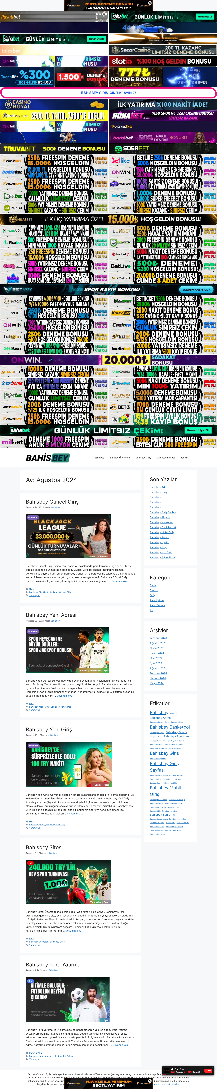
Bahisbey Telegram (157, 823)
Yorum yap (34, 595)
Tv (151, 610)
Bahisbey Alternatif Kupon (159, 722)
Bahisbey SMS (155, 811)
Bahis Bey (173, 714)
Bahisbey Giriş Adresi (158, 759)
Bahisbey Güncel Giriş (52, 502)
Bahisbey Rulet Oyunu (158, 807)
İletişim (184, 457)
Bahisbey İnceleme (120, 457)
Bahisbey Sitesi (44, 847)
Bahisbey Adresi (159, 487)
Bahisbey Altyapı (160, 517)
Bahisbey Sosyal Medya (159, 819)
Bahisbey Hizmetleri (157, 779)
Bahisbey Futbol (175, 748)
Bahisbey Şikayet (166, 457)
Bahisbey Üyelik (159, 542)
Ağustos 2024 (158, 668)
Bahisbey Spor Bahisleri (178, 819)
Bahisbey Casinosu (176, 745)
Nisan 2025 (156, 648)
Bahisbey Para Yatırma (53, 964)
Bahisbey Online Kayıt (177, 800)
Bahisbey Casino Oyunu (159, 745)
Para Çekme (157, 600)
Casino (154, 590)
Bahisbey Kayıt (158, 547)
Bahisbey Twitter (183, 823)
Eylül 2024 (156, 663)
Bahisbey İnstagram (161, 522)
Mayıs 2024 (157, 683)
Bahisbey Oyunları (156, 804)
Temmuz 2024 (158, 673)
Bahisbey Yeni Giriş (49, 729)
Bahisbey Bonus (37, 824)
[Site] (54, 160)
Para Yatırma (35, 1053)
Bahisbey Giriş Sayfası (163, 512)
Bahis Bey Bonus (156, 737)
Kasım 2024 (157, 653)
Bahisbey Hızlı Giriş (173, 779)
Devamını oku (120, 581)
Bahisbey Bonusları (176, 736)
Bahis (153, 585)
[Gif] (108, 219)
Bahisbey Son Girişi (163, 814)
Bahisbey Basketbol (39, 941)
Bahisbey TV (170, 823)
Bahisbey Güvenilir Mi (162, 557)
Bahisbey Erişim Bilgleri (159, 748)
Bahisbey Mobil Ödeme (158, 800)
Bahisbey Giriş (143, 457)
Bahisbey (99, 457)
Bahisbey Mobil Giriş (39, 706)
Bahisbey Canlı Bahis (158, 741)
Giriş (31, 589)
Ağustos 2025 (158, 643)
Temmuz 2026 (158, 638)
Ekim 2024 (156, 658)
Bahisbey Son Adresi (63, 1056)
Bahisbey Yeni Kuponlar (174, 827)
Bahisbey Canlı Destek (163, 527)
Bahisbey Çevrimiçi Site (159, 830)
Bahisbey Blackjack (38, 592)
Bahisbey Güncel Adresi (159, 775)
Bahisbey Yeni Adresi (51, 615)
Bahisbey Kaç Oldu (161, 552)
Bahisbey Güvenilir (176, 775)
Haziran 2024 (158, 678)
